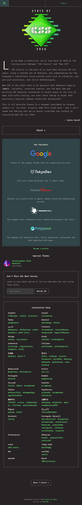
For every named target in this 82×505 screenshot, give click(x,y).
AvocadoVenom (61, 330)
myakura (11, 356)
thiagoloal (63, 419)
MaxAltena (13, 372)
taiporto (59, 431)
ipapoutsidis (56, 438)
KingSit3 (12, 349)
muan (66, 402)
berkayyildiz (14, 392)
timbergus (13, 316)
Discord (45, 502)
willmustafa (47, 422)
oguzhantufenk (15, 395)
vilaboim (58, 428)
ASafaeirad (25, 330)
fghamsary (13, 330)
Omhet (19, 386)
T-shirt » (41, 483)
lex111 (11, 386)
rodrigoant (47, 428)
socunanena (47, 316)
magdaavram (47, 379)
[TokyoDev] (41, 171)
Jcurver (62, 356)
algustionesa (26, 346)
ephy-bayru (13, 447)
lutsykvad (46, 395)
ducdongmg (46, 447)
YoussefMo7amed (49, 412)
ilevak (11, 419)
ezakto (23, 316)
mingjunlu (57, 402)
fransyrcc (33, 316)
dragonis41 (47, 332)
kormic (45, 438)
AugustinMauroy (61, 332)
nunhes (11, 339)
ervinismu (13, 346)
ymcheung (46, 402)
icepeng (52, 356)
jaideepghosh (57, 339)
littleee (16, 405)
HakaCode (46, 425)
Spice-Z (21, 356)
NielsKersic (25, 372)
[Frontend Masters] (41, 189)
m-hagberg (46, 386)
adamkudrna (13, 323)
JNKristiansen (48, 461)
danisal (11, 379)
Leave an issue (51, 499)
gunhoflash (57, 362)
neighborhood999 (50, 405)
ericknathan (47, 431)
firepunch (46, 359)
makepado (46, 362)
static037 (46, 440)
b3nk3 (19, 412)
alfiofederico (61, 346)
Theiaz (56, 323)
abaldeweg (46, 323)
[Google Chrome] (41, 154)
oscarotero (22, 339)
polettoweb (47, 346)
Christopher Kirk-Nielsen (22, 262)
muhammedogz (29, 392)
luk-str (45, 372)
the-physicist (48, 419)
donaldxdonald (30, 405)
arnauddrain (47, 330)
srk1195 (45, 339)
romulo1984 (57, 425)
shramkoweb (29, 386)
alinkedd (46, 392)
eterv (44, 356)
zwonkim (45, 365)
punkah (11, 412)
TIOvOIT (11, 402)
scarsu (21, 402)
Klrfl (21, 349)
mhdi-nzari (24, 332)
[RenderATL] (41, 210)
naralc (45, 454)
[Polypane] (41, 228)
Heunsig (67, 359)
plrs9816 (57, 359)
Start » (41, 130)
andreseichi (61, 422)
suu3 (67, 362)
